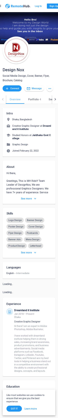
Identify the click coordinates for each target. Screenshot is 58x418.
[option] (15, 220)
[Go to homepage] (17, 6)
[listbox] (29, 233)
